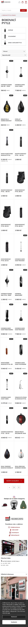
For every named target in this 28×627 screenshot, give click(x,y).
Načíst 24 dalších (12, 481)
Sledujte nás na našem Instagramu (14, 498)
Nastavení (14, 617)
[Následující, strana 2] (14, 487)
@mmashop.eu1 (15, 535)
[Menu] (26, 2)
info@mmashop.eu (15, 527)
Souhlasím (14, 622)
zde (9, 613)
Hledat (23, 10)
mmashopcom (15, 532)
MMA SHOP (15, 530)
